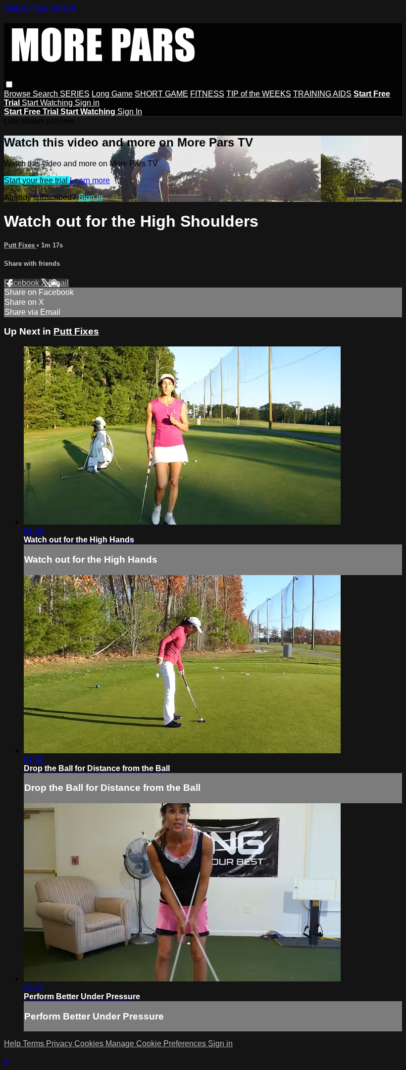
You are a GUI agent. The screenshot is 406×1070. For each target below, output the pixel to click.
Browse (18, 94)
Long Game (112, 94)
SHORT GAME (161, 94)
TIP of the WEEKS (258, 94)
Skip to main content (39, 8)
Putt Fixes (20, 245)
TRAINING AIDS (322, 94)
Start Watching (48, 102)
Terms (34, 1043)
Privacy (60, 1043)
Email (59, 283)
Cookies (89, 1043)
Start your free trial (37, 180)
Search (46, 94)
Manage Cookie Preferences (156, 1043)
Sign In (129, 111)
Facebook (22, 283)
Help (13, 1043)
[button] (9, 84)
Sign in (87, 102)
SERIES (75, 94)
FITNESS (207, 94)
